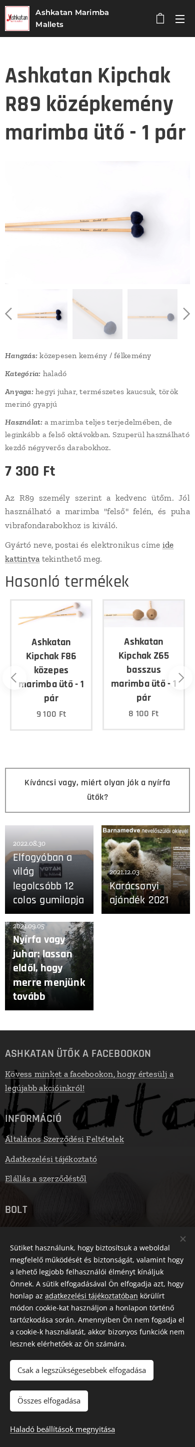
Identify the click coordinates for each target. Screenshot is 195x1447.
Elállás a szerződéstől (46, 1178)
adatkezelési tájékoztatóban (91, 1295)
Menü (180, 19)
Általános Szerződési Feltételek (64, 1139)
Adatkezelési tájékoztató (51, 1159)
